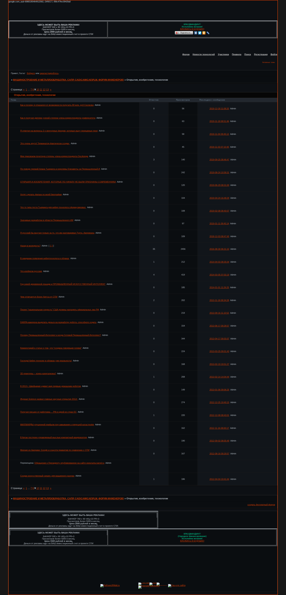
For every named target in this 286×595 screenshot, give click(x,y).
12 (44, 89)
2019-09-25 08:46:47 (219, 159)
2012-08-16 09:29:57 (219, 453)
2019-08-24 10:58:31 (219, 172)
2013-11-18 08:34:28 (219, 300)
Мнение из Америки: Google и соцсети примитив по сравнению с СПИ (54, 450)
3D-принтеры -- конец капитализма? (38, 373)
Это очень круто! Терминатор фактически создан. (45, 143)
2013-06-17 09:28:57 (219, 326)
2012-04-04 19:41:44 (219, 479)
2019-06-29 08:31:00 (219, 185)
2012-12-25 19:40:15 (219, 402)
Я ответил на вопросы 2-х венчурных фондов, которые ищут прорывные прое (59, 131)
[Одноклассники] (204, 32)
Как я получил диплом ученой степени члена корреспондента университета (57, 118)
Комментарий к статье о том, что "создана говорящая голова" (51, 348)
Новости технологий (204, 54)
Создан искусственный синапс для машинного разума (47, 476)
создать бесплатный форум (261, 504)
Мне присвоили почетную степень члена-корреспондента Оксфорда (54, 156)
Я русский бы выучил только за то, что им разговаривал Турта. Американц (57, 233)
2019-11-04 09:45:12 (219, 134)
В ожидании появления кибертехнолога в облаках (44, 258)
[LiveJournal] (208, 32)
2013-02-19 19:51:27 (219, 364)
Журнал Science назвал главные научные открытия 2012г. (49, 399)
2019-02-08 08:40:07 (219, 211)
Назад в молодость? (30, 246)
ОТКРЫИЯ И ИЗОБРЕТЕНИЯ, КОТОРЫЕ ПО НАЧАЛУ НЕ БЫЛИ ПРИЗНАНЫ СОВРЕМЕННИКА (68, 182)
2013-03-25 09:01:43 (219, 351)
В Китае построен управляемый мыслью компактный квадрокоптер (53, 437)
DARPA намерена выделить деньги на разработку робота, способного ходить (58, 322)
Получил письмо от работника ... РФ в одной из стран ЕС (48, 412)
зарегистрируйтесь (49, 73)
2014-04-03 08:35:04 (219, 262)
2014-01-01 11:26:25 (219, 287)
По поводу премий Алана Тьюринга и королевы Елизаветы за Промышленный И (60, 169)
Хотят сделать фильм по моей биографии (41, 194)
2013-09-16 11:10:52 (219, 313)
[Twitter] (200, 32)
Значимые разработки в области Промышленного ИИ (46, 220)
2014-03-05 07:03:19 (219, 275)
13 (47, 89)
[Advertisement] (79, 11)
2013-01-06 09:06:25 (219, 389)
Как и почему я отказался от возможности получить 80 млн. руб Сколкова (57, 105)
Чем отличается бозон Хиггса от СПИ (38, 297)
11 (41, 89)
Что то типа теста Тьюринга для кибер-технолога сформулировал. (53, 207)
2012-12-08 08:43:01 (219, 415)
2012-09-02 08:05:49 (219, 441)
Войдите (31, 73)
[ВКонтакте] (196, 32)
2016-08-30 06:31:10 (219, 249)
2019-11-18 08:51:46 (219, 121)
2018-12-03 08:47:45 (219, 236)
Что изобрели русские (31, 271)
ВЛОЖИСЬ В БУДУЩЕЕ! (192, 29)
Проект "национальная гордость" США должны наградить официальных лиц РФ (59, 309)
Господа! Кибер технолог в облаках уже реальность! (46, 360)
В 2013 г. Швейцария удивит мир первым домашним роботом (50, 386)
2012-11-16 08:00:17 (219, 428)
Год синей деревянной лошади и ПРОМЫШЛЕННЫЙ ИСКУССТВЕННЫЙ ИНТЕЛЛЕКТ (62, 284)
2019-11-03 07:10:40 (219, 147)
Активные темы (268, 62)
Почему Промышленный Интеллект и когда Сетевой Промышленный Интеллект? (60, 335)
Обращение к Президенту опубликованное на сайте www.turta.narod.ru (69, 463)
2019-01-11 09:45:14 (219, 223)
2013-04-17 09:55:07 (219, 338)
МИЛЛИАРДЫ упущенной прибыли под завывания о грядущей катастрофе (57, 424)
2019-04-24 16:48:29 (219, 198)
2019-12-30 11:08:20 (219, 108)
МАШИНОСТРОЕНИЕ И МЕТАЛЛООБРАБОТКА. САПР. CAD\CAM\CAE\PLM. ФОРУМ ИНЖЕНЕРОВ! (68, 80)
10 (37, 89)
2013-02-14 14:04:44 (219, 377)
